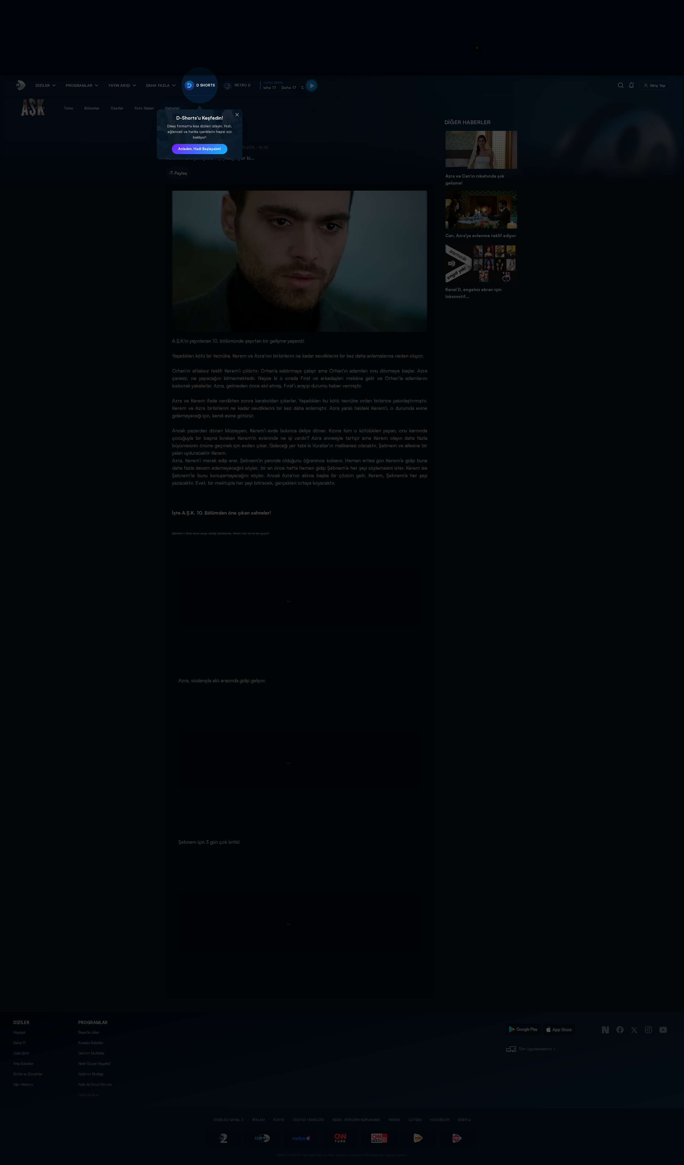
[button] (237, 115)
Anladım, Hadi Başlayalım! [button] (199, 149)
